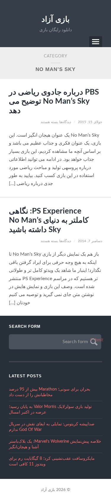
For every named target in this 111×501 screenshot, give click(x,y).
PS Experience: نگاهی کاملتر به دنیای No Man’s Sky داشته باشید (49, 220)
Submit (93, 340)
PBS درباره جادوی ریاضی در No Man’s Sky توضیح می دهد (54, 101)
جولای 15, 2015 (90, 122)
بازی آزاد (55, 19)
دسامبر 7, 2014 (90, 241)
